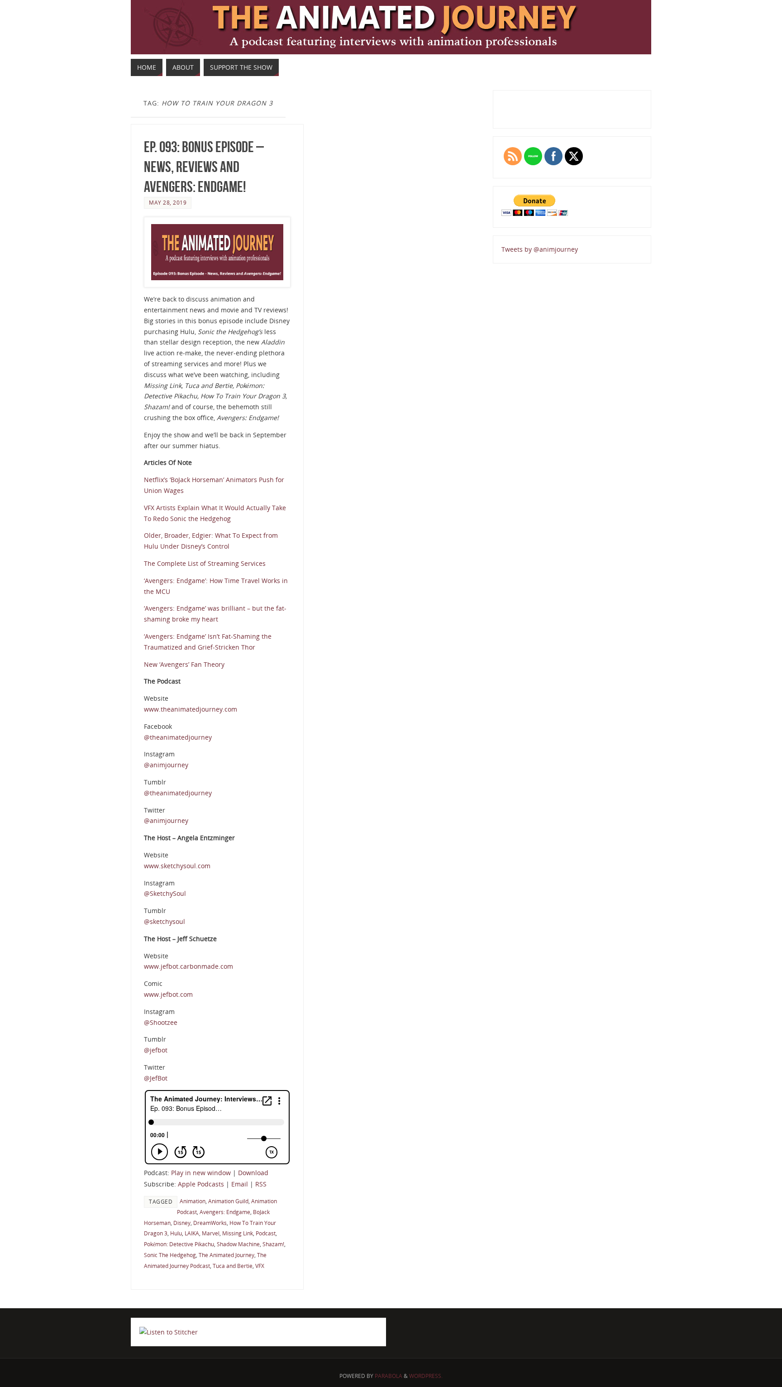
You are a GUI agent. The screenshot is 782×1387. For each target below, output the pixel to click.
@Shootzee (160, 1022)
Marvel (210, 1233)
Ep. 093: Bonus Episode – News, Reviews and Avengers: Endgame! (204, 167)
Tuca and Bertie (233, 1265)
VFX (259, 1265)
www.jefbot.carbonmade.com (188, 966)
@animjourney (166, 764)
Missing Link (237, 1233)
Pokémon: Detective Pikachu (179, 1244)
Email (239, 1184)
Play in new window (201, 1172)
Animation (192, 1201)
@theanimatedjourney (178, 737)
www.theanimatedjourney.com (190, 709)
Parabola (388, 1376)
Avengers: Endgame (225, 1211)
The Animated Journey (226, 1254)
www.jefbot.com (168, 994)
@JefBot (155, 1078)
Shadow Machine (238, 1244)
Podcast (266, 1233)
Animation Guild (228, 1201)
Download (253, 1172)
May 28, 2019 (167, 202)
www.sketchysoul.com (177, 865)
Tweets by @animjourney (539, 249)
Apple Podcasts (201, 1184)
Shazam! (273, 1244)
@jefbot (155, 1050)
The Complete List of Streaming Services (205, 563)
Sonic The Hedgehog (170, 1254)
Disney (182, 1222)
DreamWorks (210, 1222)
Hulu (176, 1233)
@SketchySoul (165, 893)
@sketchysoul (164, 921)
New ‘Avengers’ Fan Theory (184, 664)
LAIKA (192, 1233)
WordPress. (426, 1376)
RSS (261, 1184)
